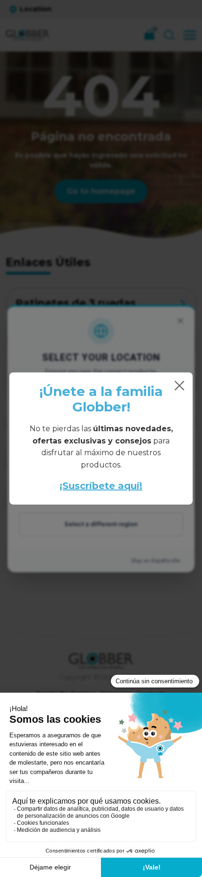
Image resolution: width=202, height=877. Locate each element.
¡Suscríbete (87, 485)
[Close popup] (179, 385)
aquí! (128, 485)
